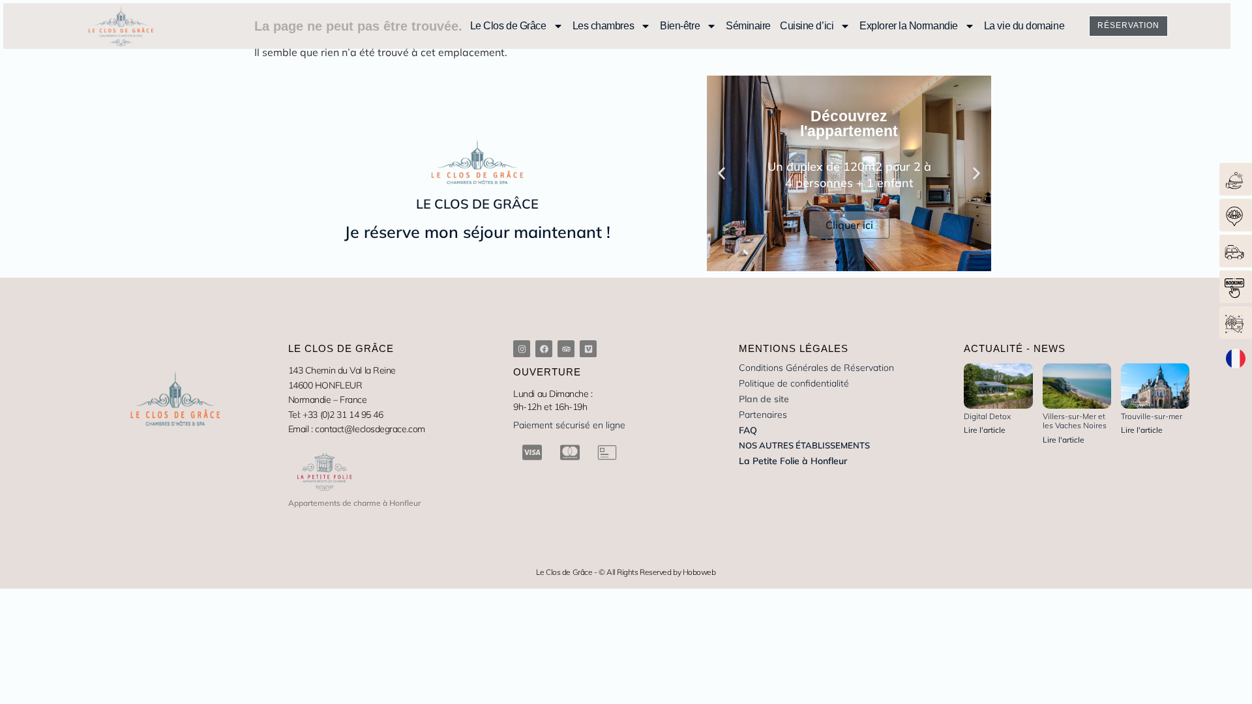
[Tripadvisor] (566, 348)
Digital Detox (987, 416)
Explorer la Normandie (908, 25)
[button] (721, 174)
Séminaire (748, 25)
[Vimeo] (588, 348)
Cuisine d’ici (806, 25)
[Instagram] (521, 348)
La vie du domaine (1024, 25)
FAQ (748, 430)
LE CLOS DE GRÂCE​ (477, 204)
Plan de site (764, 399)
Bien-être (680, 25)
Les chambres (603, 25)
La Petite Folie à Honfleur (793, 461)
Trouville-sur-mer (1151, 416)
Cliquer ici (849, 224)
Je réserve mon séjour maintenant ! (477, 232)
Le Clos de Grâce (508, 25)
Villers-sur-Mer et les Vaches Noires (1075, 420)
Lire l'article (985, 430)
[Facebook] (543, 348)
